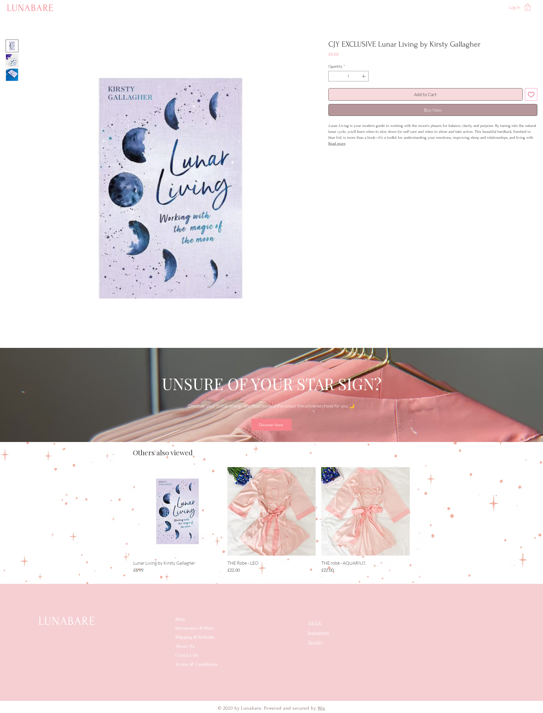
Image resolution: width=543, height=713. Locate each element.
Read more (337, 143)
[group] (271, 520)
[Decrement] (332, 76)
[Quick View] (177, 511)
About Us (185, 646)
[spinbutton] (348, 76)
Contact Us (187, 655)
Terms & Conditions (196, 664)
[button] (528, 7)
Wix (322, 708)
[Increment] (364, 76)
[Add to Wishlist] (531, 94)
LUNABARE (30, 8)
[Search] (478, 7)
